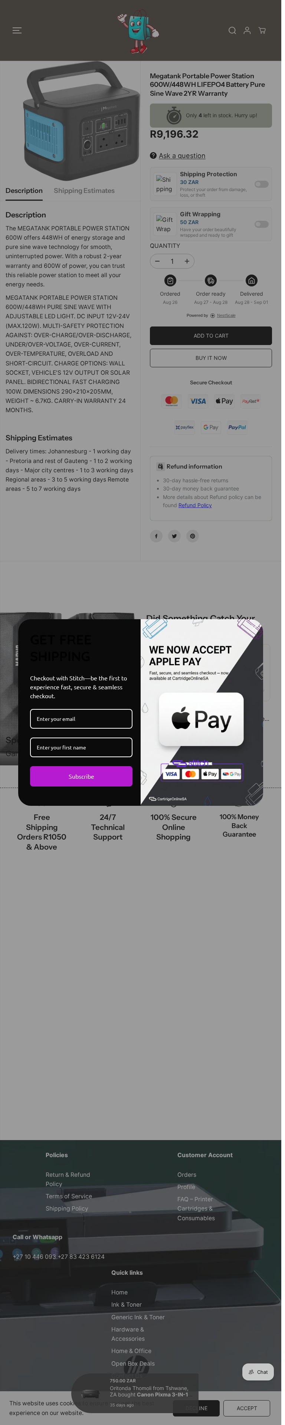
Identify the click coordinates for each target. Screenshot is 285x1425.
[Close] (254, 628)
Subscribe (81, 776)
